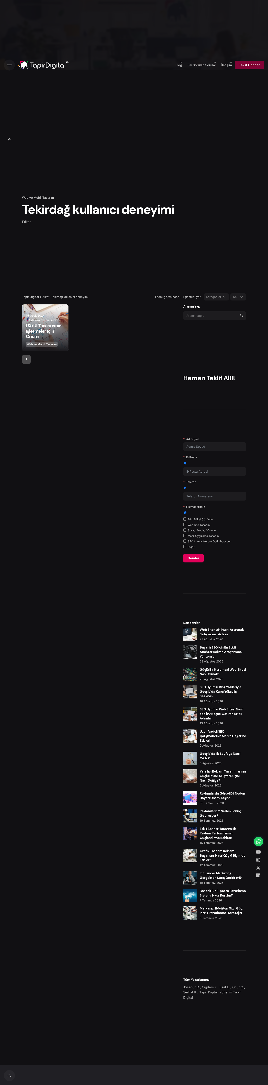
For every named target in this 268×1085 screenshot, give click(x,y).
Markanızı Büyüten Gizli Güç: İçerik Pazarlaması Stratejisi (221, 910)
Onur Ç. (238, 987)
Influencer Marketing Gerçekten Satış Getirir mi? (221, 875)
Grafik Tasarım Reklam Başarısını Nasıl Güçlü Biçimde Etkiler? (222, 855)
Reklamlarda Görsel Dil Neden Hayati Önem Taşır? (222, 795)
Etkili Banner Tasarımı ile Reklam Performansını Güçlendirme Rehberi (218, 833)
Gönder (193, 558)
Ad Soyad (192, 439)
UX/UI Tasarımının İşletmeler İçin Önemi (43, 331)
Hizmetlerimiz (195, 506)
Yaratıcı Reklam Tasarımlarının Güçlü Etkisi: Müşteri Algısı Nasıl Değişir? (223, 776)
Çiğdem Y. (210, 987)
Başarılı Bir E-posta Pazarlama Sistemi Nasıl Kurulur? (223, 893)
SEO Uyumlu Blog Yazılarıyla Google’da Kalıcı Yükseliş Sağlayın (220, 691)
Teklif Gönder (249, 65)
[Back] (9, 139)
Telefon (191, 482)
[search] (241, 315)
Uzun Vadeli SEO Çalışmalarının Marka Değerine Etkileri (223, 736)
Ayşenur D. (191, 987)
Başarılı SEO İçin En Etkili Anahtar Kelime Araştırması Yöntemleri (221, 652)
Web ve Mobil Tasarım (38, 197)
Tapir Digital (208, 992)
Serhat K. (190, 992)
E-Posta (191, 457)
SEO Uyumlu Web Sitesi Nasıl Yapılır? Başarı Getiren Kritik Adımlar (221, 713)
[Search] (9, 1075)
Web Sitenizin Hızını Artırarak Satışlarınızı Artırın (222, 632)
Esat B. (225, 987)
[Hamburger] (9, 65)
